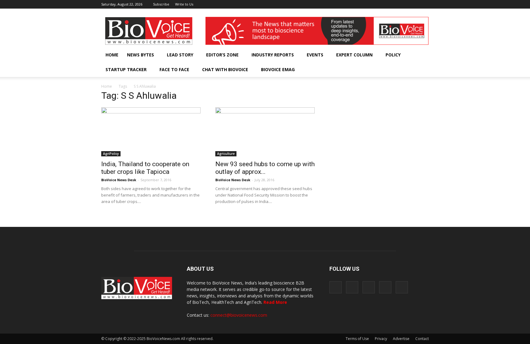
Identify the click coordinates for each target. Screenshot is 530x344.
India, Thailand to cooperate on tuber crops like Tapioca (145, 167)
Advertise (401, 338)
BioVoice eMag (278, 69)
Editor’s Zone (222, 55)
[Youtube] (424, 4)
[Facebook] (383, 4)
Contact (422, 338)
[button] (406, 69)
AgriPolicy (111, 153)
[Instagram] (393, 4)
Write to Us (184, 4)
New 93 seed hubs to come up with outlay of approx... (265, 167)
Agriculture (226, 153)
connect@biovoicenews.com (238, 315)
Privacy (381, 338)
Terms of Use (357, 338)
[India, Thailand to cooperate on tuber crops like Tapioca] (151, 131)
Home (112, 55)
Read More (275, 302)
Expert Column (354, 55)
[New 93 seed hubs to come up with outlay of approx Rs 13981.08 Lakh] (265, 131)
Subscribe (161, 4)
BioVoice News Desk (118, 180)
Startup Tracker (126, 69)
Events (315, 55)
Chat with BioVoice (225, 69)
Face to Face (174, 69)
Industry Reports (273, 55)
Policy (393, 55)
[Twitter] (414, 4)
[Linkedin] (404, 4)
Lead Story (180, 55)
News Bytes (140, 55)
